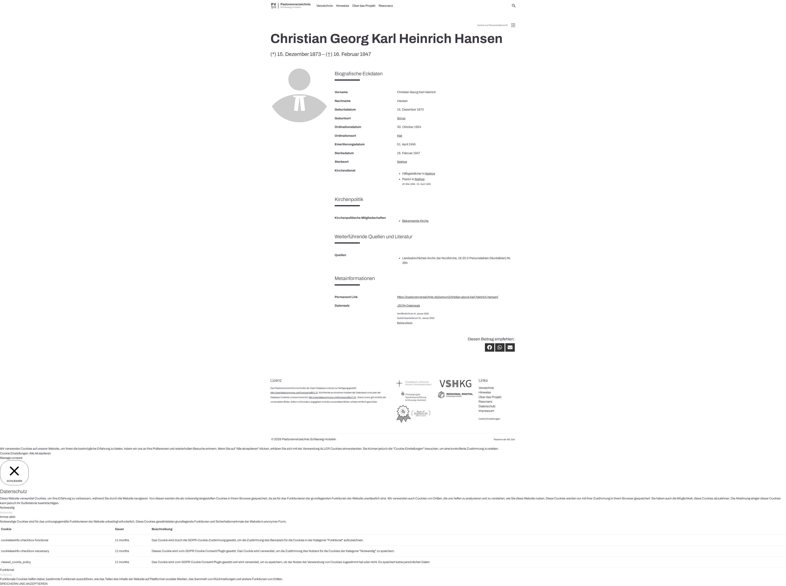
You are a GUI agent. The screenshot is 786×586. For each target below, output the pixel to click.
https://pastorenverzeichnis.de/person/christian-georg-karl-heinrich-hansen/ (447, 297)
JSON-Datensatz (408, 305)
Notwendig (6, 512)
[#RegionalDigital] (455, 398)
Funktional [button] (7, 569)
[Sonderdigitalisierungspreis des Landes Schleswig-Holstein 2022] (413, 423)
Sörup (401, 118)
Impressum (486, 410)
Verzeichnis (324, 5)
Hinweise (342, 5)
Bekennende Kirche (415, 220)
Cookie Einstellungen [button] (14, 453)
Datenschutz (487, 406)
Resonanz (386, 5)
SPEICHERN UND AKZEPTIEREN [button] (23, 583)
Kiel (399, 135)
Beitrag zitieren (404, 323)
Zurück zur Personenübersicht (492, 25)
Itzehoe (402, 161)
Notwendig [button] (7, 507)
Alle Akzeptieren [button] (40, 453)
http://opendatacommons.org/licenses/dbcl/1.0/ (332, 397)
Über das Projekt (363, 5)
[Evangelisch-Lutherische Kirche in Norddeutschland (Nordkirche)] (413, 388)
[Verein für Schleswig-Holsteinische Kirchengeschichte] (455, 388)
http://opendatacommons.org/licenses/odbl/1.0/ (294, 392)
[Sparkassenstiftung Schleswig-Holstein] (413, 401)
